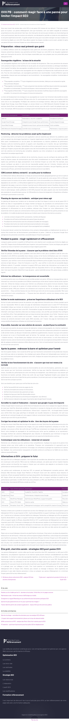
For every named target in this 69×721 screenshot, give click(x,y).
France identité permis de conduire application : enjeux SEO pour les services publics (26, 604)
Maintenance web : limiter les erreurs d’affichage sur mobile (18, 595)
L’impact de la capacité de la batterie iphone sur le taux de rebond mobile (22, 618)
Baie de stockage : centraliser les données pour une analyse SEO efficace (22, 615)
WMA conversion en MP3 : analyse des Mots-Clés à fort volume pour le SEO (23, 621)
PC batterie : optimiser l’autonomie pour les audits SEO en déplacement (22, 624)
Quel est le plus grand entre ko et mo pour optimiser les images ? (20, 601)
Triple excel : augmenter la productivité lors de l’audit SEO (52, 578)
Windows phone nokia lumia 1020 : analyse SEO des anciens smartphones (18, 578)
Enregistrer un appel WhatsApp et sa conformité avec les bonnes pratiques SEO (25, 598)
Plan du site (34, 720)
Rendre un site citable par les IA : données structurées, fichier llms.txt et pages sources (27, 592)
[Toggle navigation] (66, 3)
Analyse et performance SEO (9, 24)
